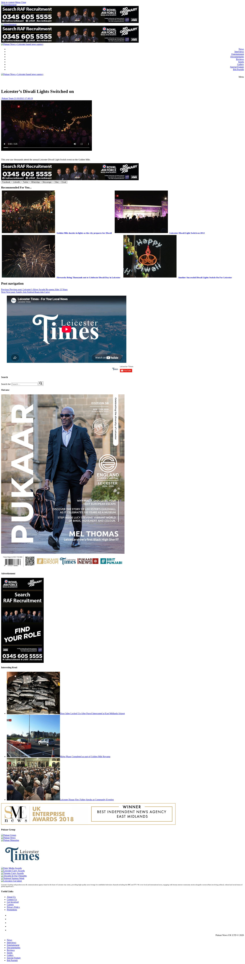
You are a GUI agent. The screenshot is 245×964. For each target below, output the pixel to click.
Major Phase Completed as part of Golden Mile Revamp (85, 756)
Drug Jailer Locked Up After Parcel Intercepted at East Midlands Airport (92, 713)
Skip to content (8, 2)
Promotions (12, 909)
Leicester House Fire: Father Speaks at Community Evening (87, 799)
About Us (11, 897)
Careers (10, 904)
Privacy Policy (13, 907)
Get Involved (13, 902)
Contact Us (12, 899)
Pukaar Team (7, 98)
